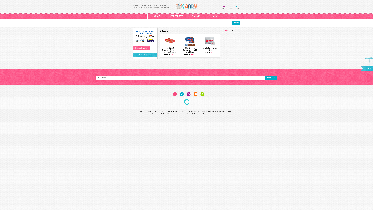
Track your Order (191, 114)
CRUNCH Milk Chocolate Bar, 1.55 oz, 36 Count (190, 50)
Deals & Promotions (213, 114)
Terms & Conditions (181, 111)
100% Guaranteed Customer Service (160, 111)
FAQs (182, 114)
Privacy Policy (194, 111)
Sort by (227, 31)
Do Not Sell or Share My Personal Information (216, 111)
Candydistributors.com (186, 119)
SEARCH (237, 23)
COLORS (196, 16)
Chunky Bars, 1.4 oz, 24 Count (210, 49)
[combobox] (186, 23)
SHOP (157, 16)
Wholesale (201, 114)
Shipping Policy (173, 114)
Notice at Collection (159, 114)
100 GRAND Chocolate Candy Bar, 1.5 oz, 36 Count (169, 50)
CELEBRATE (176, 16)
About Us (143, 111)
